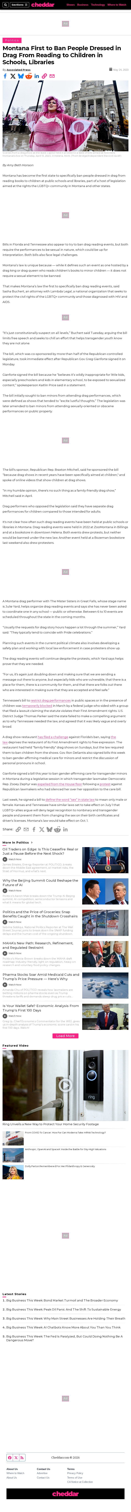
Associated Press (19, 69)
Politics (12, 40)
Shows (71, 5)
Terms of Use (74, 1477)
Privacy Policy (75, 1473)
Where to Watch (116, 5)
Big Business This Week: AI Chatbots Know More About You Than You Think (63, 1327)
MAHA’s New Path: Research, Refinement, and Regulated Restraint (38, 945)
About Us (11, 1477)
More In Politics (16, 842)
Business (82, 5)
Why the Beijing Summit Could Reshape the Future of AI (40, 882)
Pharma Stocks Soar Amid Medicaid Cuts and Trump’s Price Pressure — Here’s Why (41, 976)
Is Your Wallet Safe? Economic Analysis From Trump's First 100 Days (41, 1008)
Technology (98, 5)
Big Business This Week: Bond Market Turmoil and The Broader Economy (62, 1300)
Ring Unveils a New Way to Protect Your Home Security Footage (51, 1124)
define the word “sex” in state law (70, 799)
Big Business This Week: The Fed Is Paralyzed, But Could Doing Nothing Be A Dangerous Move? (64, 1338)
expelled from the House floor (60, 784)
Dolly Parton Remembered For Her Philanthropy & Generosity (60, 1166)
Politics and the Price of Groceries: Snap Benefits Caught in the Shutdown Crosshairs (40, 914)
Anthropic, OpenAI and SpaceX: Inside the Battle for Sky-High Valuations (65, 1149)
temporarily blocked (37, 705)
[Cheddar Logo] (42, 4)
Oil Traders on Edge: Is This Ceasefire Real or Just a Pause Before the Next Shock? (40, 851)
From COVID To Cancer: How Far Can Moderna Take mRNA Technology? (65, 1132)
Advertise (42, 1473)
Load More (65, 1036)
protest (105, 784)
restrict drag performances (51, 700)
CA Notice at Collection (80, 1482)
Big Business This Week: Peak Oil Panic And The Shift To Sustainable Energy (63, 1309)
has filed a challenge (53, 737)
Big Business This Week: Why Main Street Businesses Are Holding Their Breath (65, 1318)
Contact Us (43, 1477)
